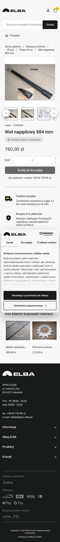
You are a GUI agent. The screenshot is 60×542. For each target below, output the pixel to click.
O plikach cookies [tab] (46, 242)
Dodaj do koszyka (30, 170)
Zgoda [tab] (9, 242)
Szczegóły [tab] (26, 242)
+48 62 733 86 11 (42, 178)
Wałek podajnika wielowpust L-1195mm (15, 347)
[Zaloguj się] (48, 10)
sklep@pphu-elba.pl (21, 417)
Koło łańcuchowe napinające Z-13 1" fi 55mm (44, 347)
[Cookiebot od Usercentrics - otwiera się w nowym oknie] (43, 234)
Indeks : (9, 125)
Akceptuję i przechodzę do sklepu (30, 295)
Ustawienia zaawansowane (28, 305)
